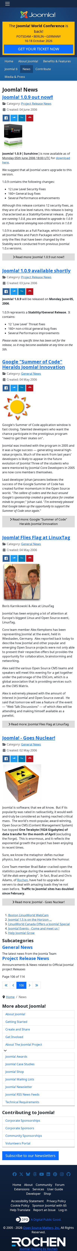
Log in (62, 1210)
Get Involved (14, 1037)
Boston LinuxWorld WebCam (28, 915)
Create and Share (17, 1029)
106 (21, 985)
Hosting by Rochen (39, 1249)
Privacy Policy (56, 1201)
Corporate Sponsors (19, 1128)
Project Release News (36, 104)
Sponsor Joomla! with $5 (49, 1205)
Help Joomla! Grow (21, 933)
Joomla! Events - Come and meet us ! (33, 928)
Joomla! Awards (16, 1056)
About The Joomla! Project (23, 1044)
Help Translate (20, 1210)
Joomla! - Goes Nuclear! (28, 738)
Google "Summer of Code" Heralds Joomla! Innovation (33, 364)
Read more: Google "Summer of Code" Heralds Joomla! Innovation (39, 521)
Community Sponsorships (23, 1136)
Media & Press (15, 77)
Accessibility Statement (27, 1201)
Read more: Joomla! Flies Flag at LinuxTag (39, 724)
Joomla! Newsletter (18, 1087)
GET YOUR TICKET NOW (38, 48)
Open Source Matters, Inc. (41, 1228)
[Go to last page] (37, 985)
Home (9, 61)
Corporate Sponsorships (22, 1121)
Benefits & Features (57, 61)
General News (31, 374)
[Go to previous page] (13, 985)
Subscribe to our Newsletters (30, 1155)
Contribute (43, 69)
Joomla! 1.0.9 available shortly (36, 270)
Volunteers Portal (17, 1143)
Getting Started (16, 1022)
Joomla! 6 (11, 69)
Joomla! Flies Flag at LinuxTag (36, 537)
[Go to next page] (29, 985)
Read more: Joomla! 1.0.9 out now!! (39, 257)
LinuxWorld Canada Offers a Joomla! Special (39, 924)
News (26, 69)
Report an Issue (44, 1210)
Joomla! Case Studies (20, 1064)
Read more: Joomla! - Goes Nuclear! (39, 902)
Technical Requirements (22, 1102)
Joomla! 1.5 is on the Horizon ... (30, 920)
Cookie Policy (20, 1205)
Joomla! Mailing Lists (19, 1079)
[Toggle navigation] (7, 3)
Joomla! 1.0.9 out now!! (27, 97)
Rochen (22, 880)
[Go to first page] (6, 985)
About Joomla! (28, 61)
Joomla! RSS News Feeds (22, 1094)
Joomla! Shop (14, 1072)
